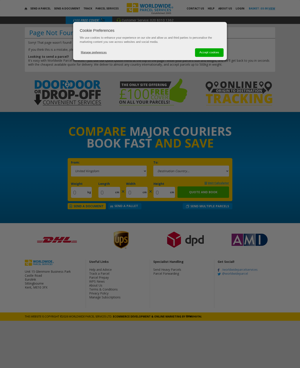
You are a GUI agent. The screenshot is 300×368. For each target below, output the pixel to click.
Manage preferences (94, 52)
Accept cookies (209, 52)
